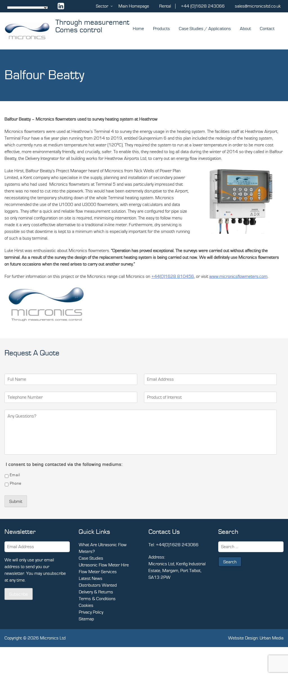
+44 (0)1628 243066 (203, 6)
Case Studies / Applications (205, 28)
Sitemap (86, 618)
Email (15, 475)
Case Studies (91, 558)
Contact (267, 28)
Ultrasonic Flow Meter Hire (104, 565)
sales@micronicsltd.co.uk (258, 6)
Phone (15, 483)
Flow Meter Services (98, 571)
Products (161, 28)
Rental (165, 6)
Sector (102, 6)
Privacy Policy (91, 612)
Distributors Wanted (98, 585)
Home (138, 28)
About (245, 28)
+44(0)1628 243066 (177, 544)
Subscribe (18, 594)
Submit (15, 501)
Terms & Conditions (97, 598)
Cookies (86, 605)
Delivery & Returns (96, 592)
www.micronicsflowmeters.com (238, 276)
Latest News (90, 578)
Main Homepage (133, 6)
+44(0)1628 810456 (172, 276)
